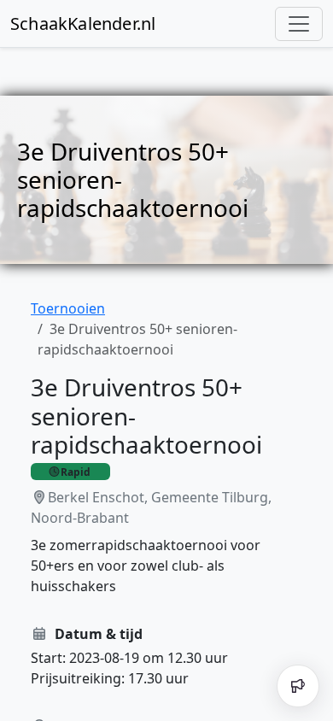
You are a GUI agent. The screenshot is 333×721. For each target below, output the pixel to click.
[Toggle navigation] (299, 24)
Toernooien (68, 308)
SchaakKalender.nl (82, 23)
